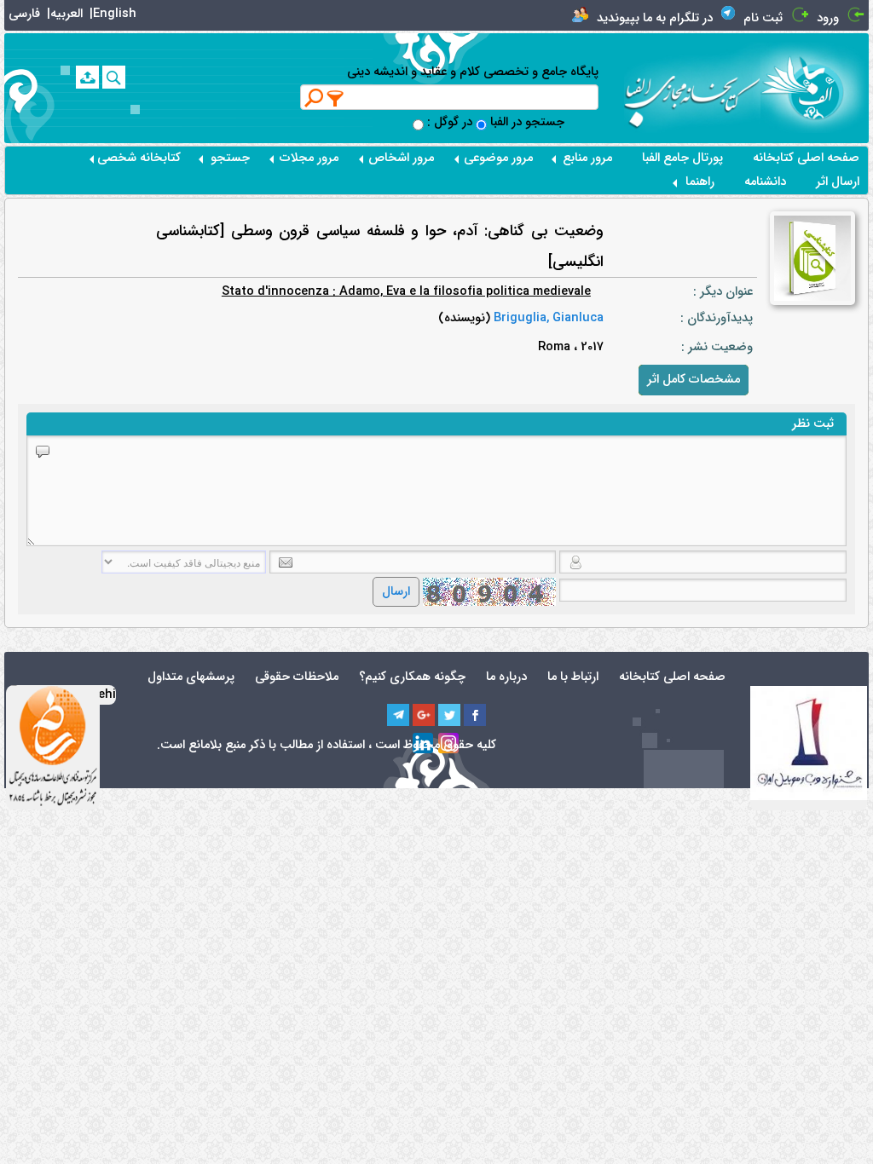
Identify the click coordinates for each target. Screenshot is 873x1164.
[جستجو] (113, 77)
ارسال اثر (837, 182)
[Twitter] (449, 715)
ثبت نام (763, 18)
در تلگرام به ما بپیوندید (655, 18)
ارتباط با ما (572, 677)
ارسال (396, 592)
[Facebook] (475, 715)
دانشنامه (765, 182)
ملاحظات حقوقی (296, 677)
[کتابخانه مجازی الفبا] (814, 87)
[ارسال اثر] (87, 77)
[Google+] (424, 715)
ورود (828, 18)
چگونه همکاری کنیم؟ (412, 677)
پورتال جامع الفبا (682, 158)
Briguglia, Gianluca (547, 318)
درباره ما (506, 677)
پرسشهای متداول (190, 677)
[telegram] (398, 715)
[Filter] (336, 98)
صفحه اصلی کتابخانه (806, 158)
